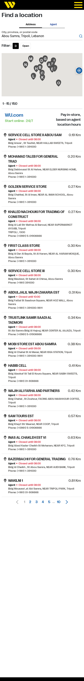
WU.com (14, 115)
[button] (65, 502)
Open (25, 45)
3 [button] (36, 502)
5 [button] (49, 502)
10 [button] (58, 502)
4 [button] (43, 502)
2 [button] (30, 502)
